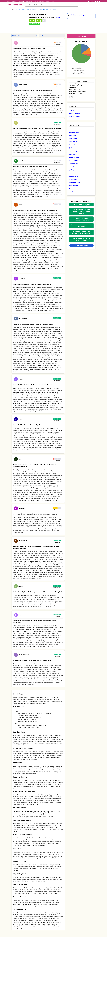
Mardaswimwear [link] (53, 9)
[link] (19, 21)
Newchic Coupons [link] (73, 185)
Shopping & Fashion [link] (20, 9)
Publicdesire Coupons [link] (74, 191)
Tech (52, 1)
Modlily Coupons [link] (73, 160)
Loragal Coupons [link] (73, 176)
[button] (81, 204)
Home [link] (13, 9)
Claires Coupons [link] (73, 188)
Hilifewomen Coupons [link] (74, 173)
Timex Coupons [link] (73, 138)
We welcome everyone (81, 205)
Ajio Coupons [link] (72, 148)
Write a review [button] (81, 36)
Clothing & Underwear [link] (32, 9)
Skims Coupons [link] (73, 179)
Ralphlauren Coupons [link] (74, 182)
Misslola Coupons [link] (73, 163)
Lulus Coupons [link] (73, 141)
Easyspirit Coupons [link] (74, 151)
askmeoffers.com (15, 5)
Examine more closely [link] (81, 245)
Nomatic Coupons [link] (73, 166)
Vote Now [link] (57, 17)
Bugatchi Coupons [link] (74, 157)
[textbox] (51, 4)
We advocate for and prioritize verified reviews (81, 211)
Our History (21, 1)
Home (8, 1)
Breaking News (29, 1)
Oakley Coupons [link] (73, 154)
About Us (14, 1)
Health (47, 1)
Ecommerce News (39, 1)
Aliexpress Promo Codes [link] (75, 129)
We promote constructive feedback (81, 226)
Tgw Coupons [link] (72, 169)
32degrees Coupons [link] (74, 144)
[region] (86, 25)
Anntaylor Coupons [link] (74, 132)
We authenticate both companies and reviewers (81, 232)
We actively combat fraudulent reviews (81, 219)
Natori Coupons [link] (73, 135)
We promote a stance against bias (81, 239)
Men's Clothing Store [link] (43, 9)
